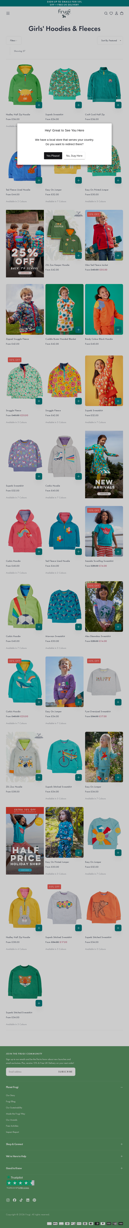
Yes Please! (53, 155)
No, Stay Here (74, 155)
